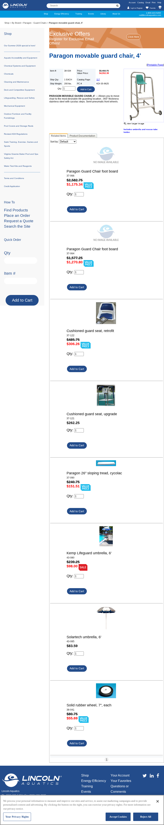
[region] (82, 810)
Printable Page (155, 65)
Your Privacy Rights (17, 816)
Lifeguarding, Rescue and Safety (19, 98)
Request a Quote (18, 221)
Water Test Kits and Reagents (18, 166)
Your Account (120, 775)
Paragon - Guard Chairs (35, 23)
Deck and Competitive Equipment (19, 90)
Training (78, 14)
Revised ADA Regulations (15, 134)
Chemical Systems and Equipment (20, 66)
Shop (46, 14)
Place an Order (17, 215)
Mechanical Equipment (14, 106)
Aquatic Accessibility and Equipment (20, 58)
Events (91, 14)
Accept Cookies (118, 816)
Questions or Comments (120, 789)
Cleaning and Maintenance (16, 82)
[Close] (157, 801)
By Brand (16, 23)
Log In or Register (136, 8)
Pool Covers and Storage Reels (18, 126)
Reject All (145, 816)
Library (103, 14)
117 (98, 79)
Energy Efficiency (61, 14)
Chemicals (8, 74)
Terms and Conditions (14, 178)
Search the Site (17, 226)
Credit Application (12, 186)
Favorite (152, 8)
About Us (116, 14)
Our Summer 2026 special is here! (19, 45)
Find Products (16, 210)
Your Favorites (121, 781)
